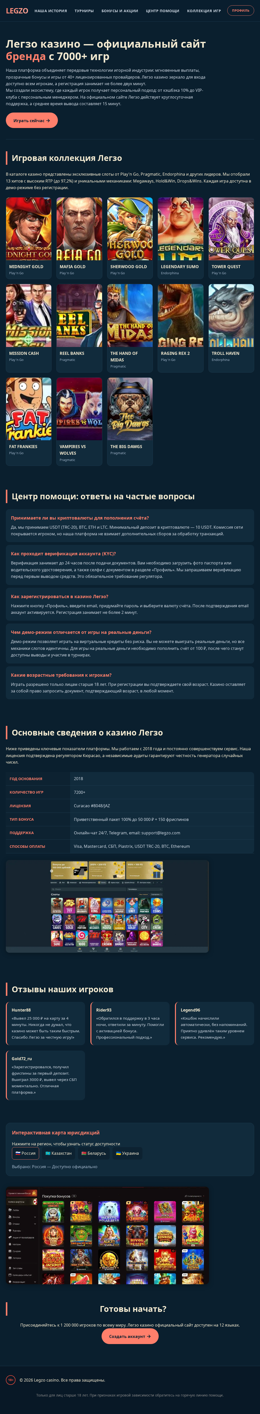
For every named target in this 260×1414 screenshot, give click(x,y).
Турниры (84, 10)
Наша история (51, 10)
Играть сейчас (28, 120)
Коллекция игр (204, 10)
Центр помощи (163, 10)
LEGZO (17, 10)
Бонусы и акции (120, 10)
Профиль (240, 10)
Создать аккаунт (127, 1336)
